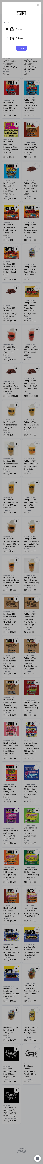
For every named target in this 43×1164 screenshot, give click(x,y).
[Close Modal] (37, 5)
